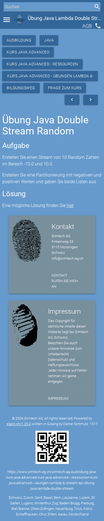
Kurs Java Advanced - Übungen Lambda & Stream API (50, 77)
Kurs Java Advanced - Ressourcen (42, 64)
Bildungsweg (21, 88)
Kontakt (59, 275)
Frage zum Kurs (65, 88)
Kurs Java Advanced (28, 52)
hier (70, 205)
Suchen (10, 17)
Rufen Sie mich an (65, 283)
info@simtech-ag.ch (67, 258)
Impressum (58, 398)
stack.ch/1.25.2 (19, 424)
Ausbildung (19, 40)
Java (49, 40)
